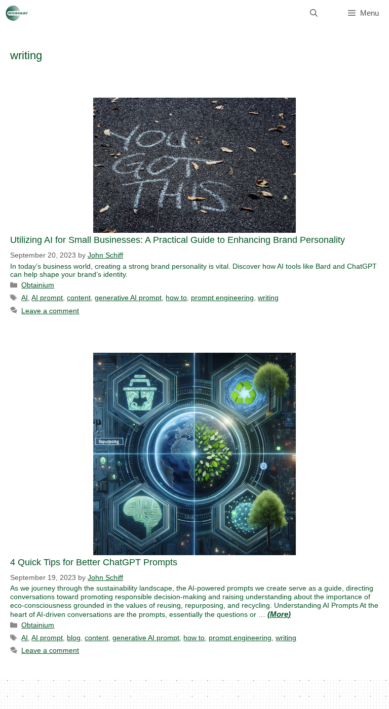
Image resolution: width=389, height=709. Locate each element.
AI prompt (47, 298)
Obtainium (37, 285)
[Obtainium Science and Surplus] (16, 13)
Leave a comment (50, 311)
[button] (314, 13)
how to (176, 298)
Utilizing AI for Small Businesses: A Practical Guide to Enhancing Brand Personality (177, 240)
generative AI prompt (128, 298)
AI (24, 298)
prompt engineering (222, 298)
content (79, 298)
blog (74, 638)
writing (268, 298)
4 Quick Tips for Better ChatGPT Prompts (93, 562)
